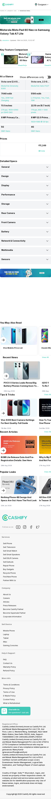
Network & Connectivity (13, 241)
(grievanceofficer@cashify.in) (14, 752)
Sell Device (7, 624)
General (5, 167)
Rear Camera (8, 213)
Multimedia (7, 250)
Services (6, 537)
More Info (6, 678)
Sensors (5, 259)
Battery (5, 231)
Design (5, 176)
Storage (5, 204)
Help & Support (8, 653)
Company (6, 588)
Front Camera (8, 222)
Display (5, 185)
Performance (8, 194)
